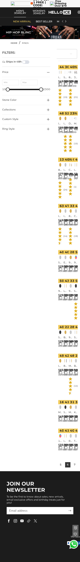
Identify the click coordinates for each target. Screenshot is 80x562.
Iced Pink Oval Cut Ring (65, 170)
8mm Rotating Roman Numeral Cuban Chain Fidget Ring (70, 77)
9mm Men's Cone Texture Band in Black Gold (60, 291)
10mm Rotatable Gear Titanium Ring (60, 441)
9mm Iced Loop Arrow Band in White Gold (70, 262)
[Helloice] (60, 12)
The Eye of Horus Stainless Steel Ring (75, 441)
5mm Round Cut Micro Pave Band (75, 337)
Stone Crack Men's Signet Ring (65, 77)
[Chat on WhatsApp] (73, 544)
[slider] (8, 89)
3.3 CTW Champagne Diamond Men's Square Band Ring (75, 77)
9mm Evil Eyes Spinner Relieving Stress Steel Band (70, 291)
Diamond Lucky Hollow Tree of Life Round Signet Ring (70, 123)
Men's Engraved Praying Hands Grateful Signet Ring (75, 123)
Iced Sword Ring (75, 170)
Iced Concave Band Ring (60, 77)
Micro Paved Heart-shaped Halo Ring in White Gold (60, 412)
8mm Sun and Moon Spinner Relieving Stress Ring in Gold (70, 216)
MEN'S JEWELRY (20, 12)
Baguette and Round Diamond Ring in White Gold (75, 366)
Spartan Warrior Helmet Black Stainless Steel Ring (60, 337)
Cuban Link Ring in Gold (70, 170)
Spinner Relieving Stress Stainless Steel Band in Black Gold (75, 291)
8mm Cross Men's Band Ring (65, 366)
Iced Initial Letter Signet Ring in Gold (65, 123)
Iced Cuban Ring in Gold (60, 216)
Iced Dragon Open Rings (65, 441)
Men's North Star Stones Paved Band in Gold (70, 412)
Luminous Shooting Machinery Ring (65, 291)
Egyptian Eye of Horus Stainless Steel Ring (65, 262)
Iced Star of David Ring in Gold (60, 123)
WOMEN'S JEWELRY (39, 12)
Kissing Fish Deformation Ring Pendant (75, 412)
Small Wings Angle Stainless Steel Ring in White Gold (60, 262)
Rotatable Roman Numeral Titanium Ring (70, 441)
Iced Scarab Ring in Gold (60, 366)
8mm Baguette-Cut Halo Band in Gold (60, 170)
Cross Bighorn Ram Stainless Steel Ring (75, 216)
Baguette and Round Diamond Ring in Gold (65, 337)
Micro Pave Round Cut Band (70, 366)
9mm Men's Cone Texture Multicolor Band (75, 262)
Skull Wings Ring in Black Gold (65, 412)
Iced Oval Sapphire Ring (65, 216)
